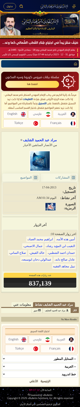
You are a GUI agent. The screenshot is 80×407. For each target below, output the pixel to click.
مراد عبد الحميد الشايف (55, 310)
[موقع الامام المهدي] (54, 6)
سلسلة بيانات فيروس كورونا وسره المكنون (32, 77)
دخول (10, 6)
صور (35, 310)
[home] (75, 64)
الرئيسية (45, 381)
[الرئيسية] (74, 6)
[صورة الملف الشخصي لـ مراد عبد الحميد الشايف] (40, 161)
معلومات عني (22, 304)
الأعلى (34, 381)
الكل (75, 310)
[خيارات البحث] (21, 6)
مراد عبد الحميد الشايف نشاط (54, 304)
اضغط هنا (32, 84)
